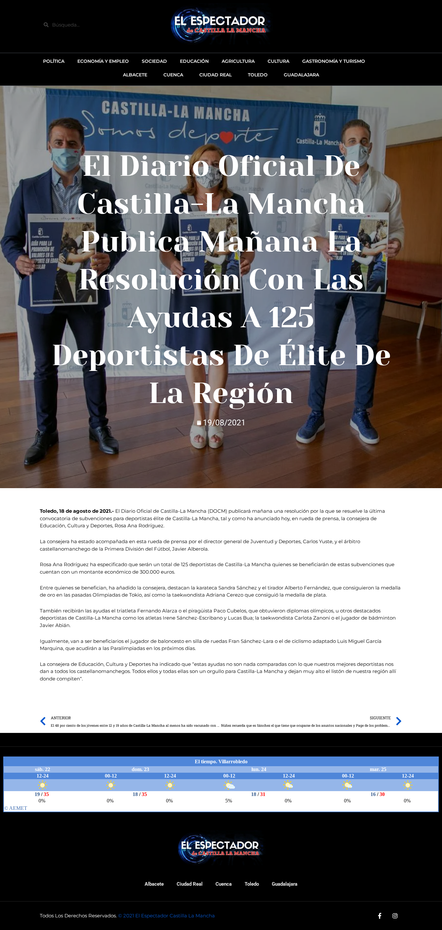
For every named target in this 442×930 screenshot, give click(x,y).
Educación (194, 61)
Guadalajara (284, 884)
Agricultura (238, 61)
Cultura (278, 61)
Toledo (252, 884)
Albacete (154, 884)
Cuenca (223, 884)
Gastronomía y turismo (333, 61)
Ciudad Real (190, 884)
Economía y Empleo (103, 61)
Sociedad (154, 61)
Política (53, 61)
